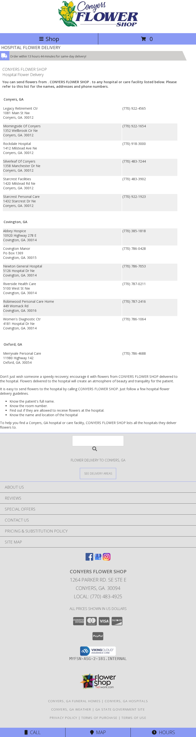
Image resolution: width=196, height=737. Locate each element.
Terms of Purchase (99, 718)
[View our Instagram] (106, 559)
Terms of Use (133, 718)
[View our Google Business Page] (98, 559)
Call (34, 732)
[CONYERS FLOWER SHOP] (98, 26)
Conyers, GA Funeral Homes (74, 701)
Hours (166, 732)
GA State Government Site (120, 709)
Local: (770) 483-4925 (98, 596)
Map (100, 732)
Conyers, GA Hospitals (126, 701)
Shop (52, 39)
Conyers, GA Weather (71, 709)
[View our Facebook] (89, 559)
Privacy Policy (63, 718)
